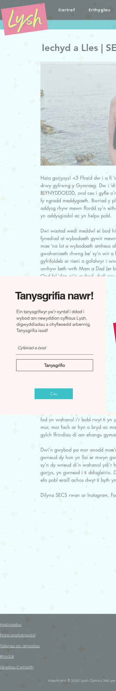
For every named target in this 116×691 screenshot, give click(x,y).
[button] (54, 393)
